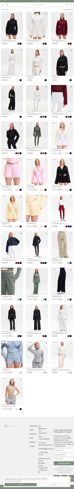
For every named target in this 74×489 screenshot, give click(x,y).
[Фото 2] (12, 258)
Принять (20, 484)
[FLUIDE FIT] (37, 4)
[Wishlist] (67, 5)
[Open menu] (3, 5)
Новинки (33, 426)
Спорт (32, 446)
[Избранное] (21, 14)
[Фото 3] (19, 258)
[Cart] (71, 5)
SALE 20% (37, 1)
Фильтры (5, 9)
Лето (31, 438)
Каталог (33, 434)
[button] (68, 9)
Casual (32, 442)
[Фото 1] (4, 258)
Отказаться (53, 484)
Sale (31, 430)
